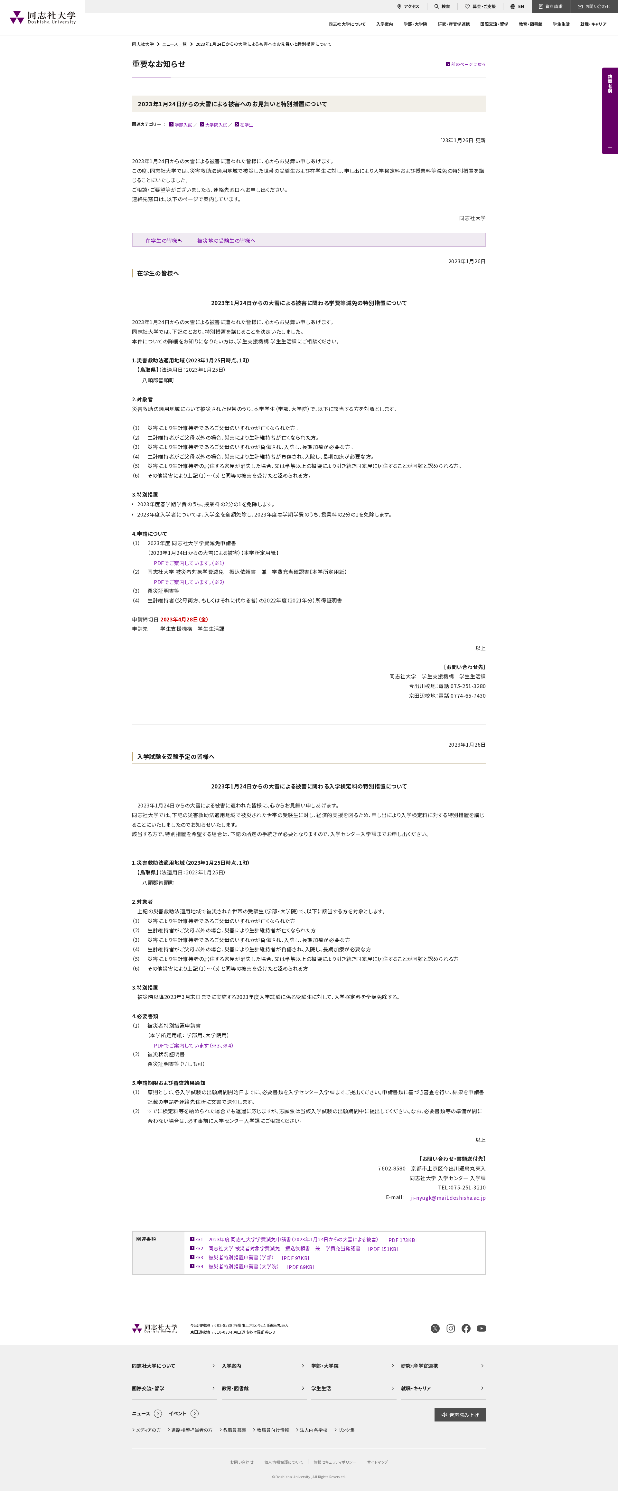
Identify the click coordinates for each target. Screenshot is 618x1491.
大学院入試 (216, 125)
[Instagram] (450, 1328)
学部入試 (183, 125)
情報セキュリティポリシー (335, 1462)
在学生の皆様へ (164, 240)
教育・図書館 (235, 1388)
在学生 (246, 125)
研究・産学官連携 (419, 1365)
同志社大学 (143, 44)
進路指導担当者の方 (192, 1430)
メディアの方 (148, 1430)
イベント (178, 1413)
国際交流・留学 (148, 1388)
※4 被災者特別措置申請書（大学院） (255, 1266)
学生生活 (321, 1388)
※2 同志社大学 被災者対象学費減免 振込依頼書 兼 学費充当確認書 (297, 1248)
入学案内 (231, 1365)
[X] (435, 1328)
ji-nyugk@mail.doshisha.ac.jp (448, 1197)
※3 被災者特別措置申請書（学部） (253, 1257)
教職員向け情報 (273, 1430)
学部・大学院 (325, 1365)
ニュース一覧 (174, 44)
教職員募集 (235, 1430)
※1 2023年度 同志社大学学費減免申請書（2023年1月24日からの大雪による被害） (307, 1239)
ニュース (141, 1413)
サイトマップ (377, 1462)
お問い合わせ (242, 1462)
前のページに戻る (468, 64)
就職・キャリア (416, 1388)
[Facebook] (466, 1328)
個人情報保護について (283, 1462)
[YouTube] (481, 1328)
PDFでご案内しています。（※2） (189, 582)
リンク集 (346, 1430)
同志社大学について (153, 1365)
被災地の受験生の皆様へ (226, 240)
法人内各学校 (314, 1430)
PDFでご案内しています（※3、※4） (194, 1045)
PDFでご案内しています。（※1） (189, 563)
